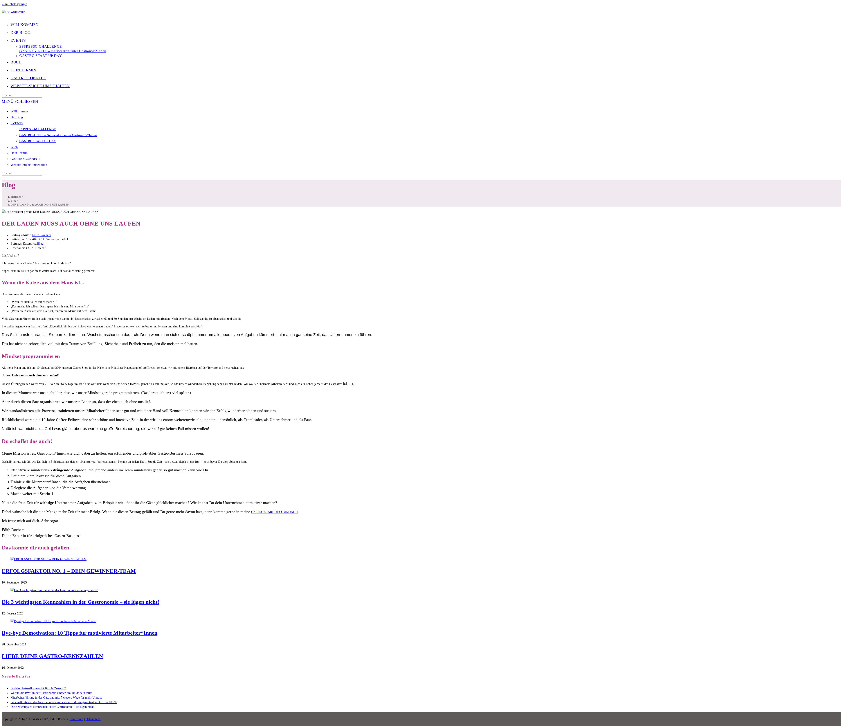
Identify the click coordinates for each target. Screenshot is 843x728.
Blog (40, 243)
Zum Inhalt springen (14, 4)
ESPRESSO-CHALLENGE (37, 129)
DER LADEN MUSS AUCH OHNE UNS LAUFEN (40, 204)
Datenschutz (93, 719)
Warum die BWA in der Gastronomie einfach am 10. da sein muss (51, 693)
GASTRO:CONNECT (25, 159)
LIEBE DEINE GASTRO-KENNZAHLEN (52, 656)
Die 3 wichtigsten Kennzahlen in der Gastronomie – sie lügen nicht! (80, 602)
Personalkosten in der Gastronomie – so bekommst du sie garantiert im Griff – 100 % (64, 702)
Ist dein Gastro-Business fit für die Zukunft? (38, 688)
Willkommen (19, 111)
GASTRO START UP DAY (37, 141)
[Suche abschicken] (44, 174)
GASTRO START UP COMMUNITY (274, 512)
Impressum (76, 719)
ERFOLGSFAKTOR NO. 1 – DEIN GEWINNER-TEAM (69, 571)
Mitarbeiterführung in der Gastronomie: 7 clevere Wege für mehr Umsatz (56, 697)
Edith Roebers (41, 235)
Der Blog (17, 117)
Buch (14, 147)
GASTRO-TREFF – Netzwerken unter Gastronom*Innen (58, 135)
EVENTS (17, 123)
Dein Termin (19, 153)
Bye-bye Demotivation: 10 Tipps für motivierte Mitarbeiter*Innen (79, 633)
